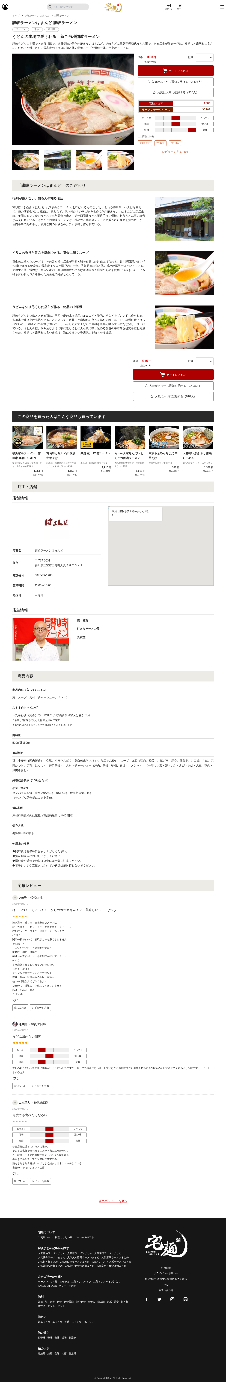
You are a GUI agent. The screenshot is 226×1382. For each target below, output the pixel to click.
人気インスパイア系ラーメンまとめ (111, 1261)
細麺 (49, 1353)
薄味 (49, 1337)
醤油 (40, 1301)
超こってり (90, 1321)
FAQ (165, 1284)
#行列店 (175, 143)
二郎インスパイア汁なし (107, 1281)
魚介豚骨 (81, 1301)
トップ (16, 15)
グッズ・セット (56, 1305)
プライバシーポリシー (166, 1273)
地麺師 (23, 1024)
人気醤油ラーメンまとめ (51, 1253)
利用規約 (166, 1267)
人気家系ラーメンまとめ (115, 1257)
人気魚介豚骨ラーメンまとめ (83, 1257)
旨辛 (116, 1301)
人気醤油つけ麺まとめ (50, 1265)
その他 (72, 1285)
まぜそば (64, 1281)
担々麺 (124, 1301)
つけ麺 (53, 1281)
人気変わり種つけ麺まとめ (111, 1265)
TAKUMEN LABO (47, 1285)
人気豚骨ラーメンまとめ (51, 1257)
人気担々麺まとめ (48, 1261)
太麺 (64, 1353)
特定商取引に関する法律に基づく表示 (166, 1279)
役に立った (20, 1007)
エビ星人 (24, 1102)
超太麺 (72, 1353)
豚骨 (59, 1301)
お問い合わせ (166, 1290)
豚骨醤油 (69, 1301)
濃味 (64, 1337)
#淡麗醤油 (145, 143)
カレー (63, 1285)
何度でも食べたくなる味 (29, 1115)
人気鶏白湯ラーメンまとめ (75, 1261)
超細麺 (41, 1353)
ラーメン (43, 1281)
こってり (76, 1321)
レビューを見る (175, 151)
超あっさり (44, 1321)
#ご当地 (160, 143)
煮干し (91, 1301)
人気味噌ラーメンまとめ (107, 1253)
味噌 (52, 1301)
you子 (23, 897)
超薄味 (41, 1337)
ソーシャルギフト (84, 1237)
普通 (66, 1321)
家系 (109, 1301)
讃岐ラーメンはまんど (37, 15)
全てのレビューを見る (113, 1201)
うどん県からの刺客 (26, 1036)
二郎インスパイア (81, 1281)
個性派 (41, 1305)
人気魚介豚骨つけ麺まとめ (79, 1265)
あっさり (57, 1321)
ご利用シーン (45, 1237)
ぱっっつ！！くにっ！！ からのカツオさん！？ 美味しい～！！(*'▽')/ (64, 910)
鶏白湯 (101, 1301)
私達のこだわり (63, 1237)
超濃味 (72, 1337)
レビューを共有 (40, 1007)
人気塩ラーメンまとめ (79, 1253)
